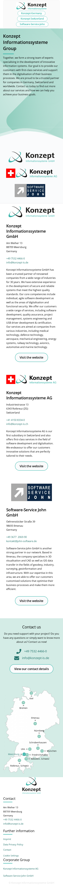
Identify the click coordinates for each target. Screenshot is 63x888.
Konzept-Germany (31, 13)
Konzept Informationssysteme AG (20, 868)
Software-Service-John (32, 24)
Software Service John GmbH (18, 875)
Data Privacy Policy (13, 844)
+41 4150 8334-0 (15, 420)
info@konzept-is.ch (17, 424)
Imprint (7, 839)
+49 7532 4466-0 (15, 258)
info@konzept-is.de (17, 262)
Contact (7, 849)
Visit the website (31, 357)
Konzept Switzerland (32, 18)
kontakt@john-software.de (21, 541)
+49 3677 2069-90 (16, 537)
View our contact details (31, 669)
